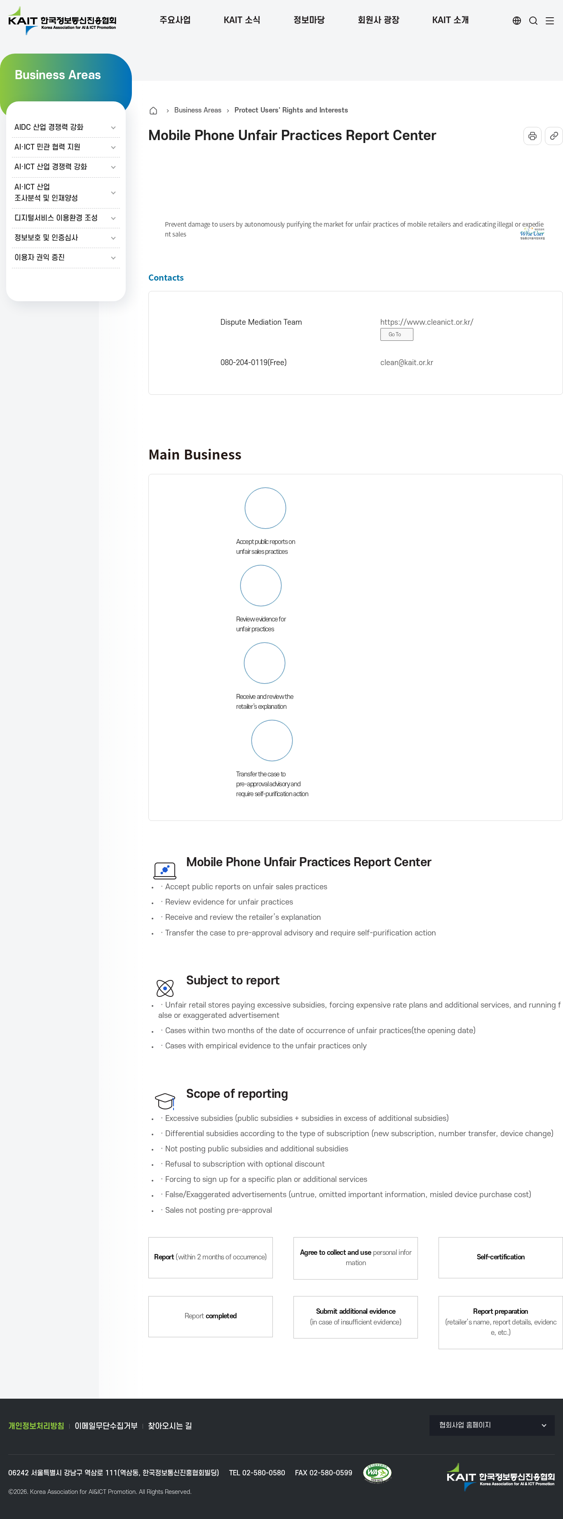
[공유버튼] (554, 136)
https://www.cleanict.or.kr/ (427, 322)
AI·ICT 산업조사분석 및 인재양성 (46, 192)
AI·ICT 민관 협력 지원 (47, 147)
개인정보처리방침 (36, 1426)
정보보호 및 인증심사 (46, 238)
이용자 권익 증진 (39, 258)
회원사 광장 (378, 20)
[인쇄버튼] (532, 136)
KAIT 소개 (450, 20)
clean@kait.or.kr (406, 363)
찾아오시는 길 (170, 1426)
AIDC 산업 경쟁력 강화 (48, 127)
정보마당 (309, 20)
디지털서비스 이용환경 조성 (56, 218)
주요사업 (175, 20)
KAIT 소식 (242, 20)
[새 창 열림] (377, 1473)
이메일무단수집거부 (106, 1426)
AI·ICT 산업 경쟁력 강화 (50, 167)
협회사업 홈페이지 (465, 1425)
